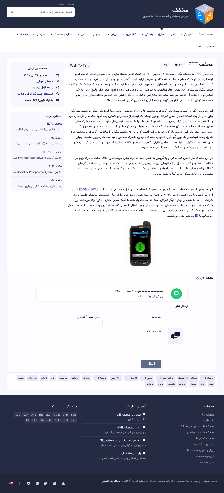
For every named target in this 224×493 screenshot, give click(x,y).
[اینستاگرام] (37, 484)
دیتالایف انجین (111, 481)
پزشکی (149, 34)
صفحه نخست (207, 34)
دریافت (150, 384)
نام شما (156, 317)
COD (65, 420)
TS (27, 420)
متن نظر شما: (153, 331)
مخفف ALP (36, 169)
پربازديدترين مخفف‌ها (200, 450)
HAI (42, 420)
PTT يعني (116, 378)
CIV (49, 420)
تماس (21, 378)
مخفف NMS (124, 428)
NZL (57, 420)
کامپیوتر (188, 34)
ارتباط (44, 378)
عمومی (210, 46)
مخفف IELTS (36, 127)
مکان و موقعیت (63, 34)
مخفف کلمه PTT (165, 378)
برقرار (160, 384)
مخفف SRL (107, 441)
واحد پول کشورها (203, 444)
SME (73, 415)
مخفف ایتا (126, 453)
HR (41, 415)
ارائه (202, 384)
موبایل (161, 34)
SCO (17, 415)
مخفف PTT (207, 378)
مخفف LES (123, 415)
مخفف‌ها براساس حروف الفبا (196, 426)
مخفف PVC (36, 141)
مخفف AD (36, 183)
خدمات (86, 378)
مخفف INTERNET (36, 155)
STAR (56, 415)
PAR (34, 420)
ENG (73, 420)
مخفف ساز (207, 414)
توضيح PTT (100, 378)
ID (196, 216)
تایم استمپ (207, 462)
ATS (33, 415)
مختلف (75, 378)
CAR (65, 415)
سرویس (63, 378)
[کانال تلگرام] (28, 484)
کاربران (182, 384)
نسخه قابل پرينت (43, 88)
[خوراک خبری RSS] (54, 484)
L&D (48, 415)
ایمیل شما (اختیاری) (88, 317)
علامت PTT (131, 378)
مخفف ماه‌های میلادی (200, 432)
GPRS (94, 189)
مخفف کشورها (205, 438)
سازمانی (40, 34)
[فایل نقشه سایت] (63, 484)
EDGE (83, 189)
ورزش (114, 34)
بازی (173, 34)
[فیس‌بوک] (20, 484)
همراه (193, 384)
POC (198, 74)
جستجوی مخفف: (65, 4)
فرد (52, 378)
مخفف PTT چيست (187, 378)
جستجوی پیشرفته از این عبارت (35, 94)
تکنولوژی (131, 34)
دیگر (211, 384)
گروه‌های (32, 378)
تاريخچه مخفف (205, 456)
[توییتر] (46, 484)
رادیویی (171, 384)
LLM (25, 415)
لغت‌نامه (209, 420)
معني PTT (147, 378)
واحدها (24, 34)
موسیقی (97, 34)
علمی (84, 34)
